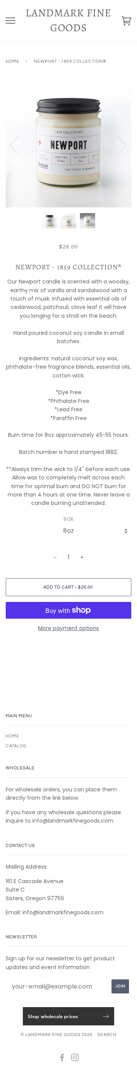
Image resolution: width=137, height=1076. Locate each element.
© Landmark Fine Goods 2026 (56, 1035)
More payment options (68, 628)
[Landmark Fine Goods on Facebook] (62, 1059)
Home (12, 61)
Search (106, 1035)
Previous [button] (19, 144)
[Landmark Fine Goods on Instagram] (75, 1059)
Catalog (16, 746)
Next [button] (117, 144)
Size (69, 519)
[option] (68, 144)
